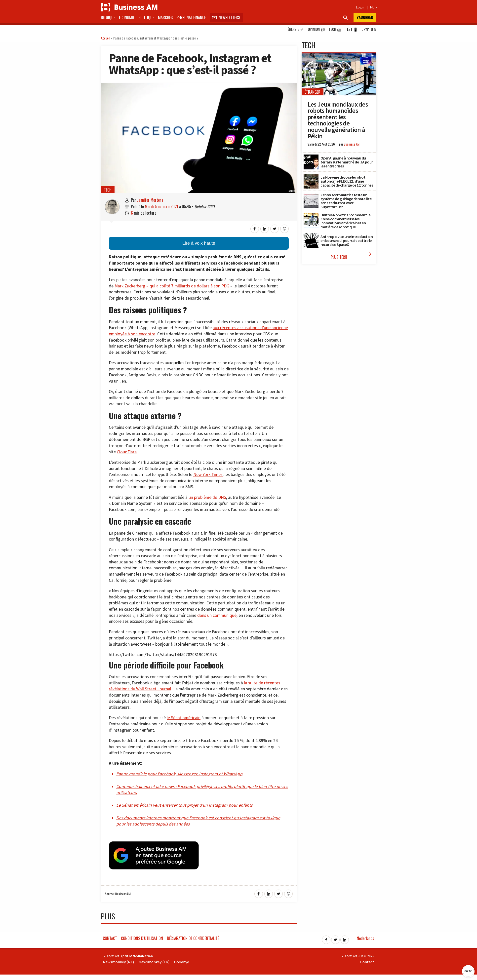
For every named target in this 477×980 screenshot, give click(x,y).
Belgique (108, 17)
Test (351, 29)
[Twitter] (335, 938)
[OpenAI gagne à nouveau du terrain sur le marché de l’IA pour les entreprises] (311, 157)
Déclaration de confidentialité (193, 938)
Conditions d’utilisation (142, 938)
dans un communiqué (217, 615)
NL (373, 7)
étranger (312, 92)
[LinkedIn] (344, 938)
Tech (335, 29)
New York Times (208, 474)
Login (360, 7)
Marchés (165, 17)
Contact (110, 938)
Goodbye (181, 961)
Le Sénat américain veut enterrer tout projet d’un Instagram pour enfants (184, 805)
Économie (126, 17)
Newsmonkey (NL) (118, 961)
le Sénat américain (183, 717)
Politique (146, 17)
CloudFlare (127, 452)
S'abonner (365, 17)
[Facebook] (326, 938)
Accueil (105, 37)
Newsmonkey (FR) (154, 961)
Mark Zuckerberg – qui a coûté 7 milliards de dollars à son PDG (172, 286)
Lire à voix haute (198, 243)
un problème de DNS (207, 497)
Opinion (316, 29)
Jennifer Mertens (150, 200)
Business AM (351, 144)
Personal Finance (191, 17)
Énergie (296, 29)
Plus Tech (352, 255)
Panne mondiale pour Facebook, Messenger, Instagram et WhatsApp (179, 774)
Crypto (368, 29)
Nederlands (365, 938)
